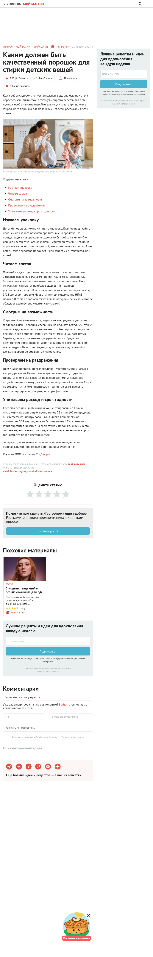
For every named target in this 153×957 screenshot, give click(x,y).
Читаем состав (17, 193)
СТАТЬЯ (9, 584)
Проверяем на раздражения (27, 205)
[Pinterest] (38, 767)
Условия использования (48, 671)
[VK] (19, 767)
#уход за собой (28, 471)
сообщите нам (76, 463)
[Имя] (24, 716)
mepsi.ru (47, 454)
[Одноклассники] (29, 767)
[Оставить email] (48, 641)
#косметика (45, 471)
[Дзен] (58, 767)
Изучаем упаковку (20, 187)
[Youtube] (48, 767)
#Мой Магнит (11, 471)
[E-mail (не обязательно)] (71, 716)
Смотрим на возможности (25, 199)
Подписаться (48, 651)
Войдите (64, 704)
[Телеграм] (9, 767)
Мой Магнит (62, 46)
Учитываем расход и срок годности (31, 211)
